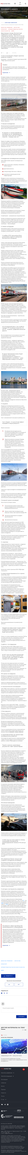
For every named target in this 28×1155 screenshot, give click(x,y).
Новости (3, 1093)
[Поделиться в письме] (1, 993)
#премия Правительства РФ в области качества (13, 967)
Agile (2, 903)
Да (9, 984)
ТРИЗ (6, 904)
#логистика (17, 27)
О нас (2, 1099)
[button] (25, 1031)
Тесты (2, 1096)
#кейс (12, 30)
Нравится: (9, 975)
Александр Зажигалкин (11, 22)
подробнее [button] (5, 72)
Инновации (4, 1079)
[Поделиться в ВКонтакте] (3, 993)
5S (23, 900)
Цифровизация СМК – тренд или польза (11, 1055)
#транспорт (4, 29)
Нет (19, 984)
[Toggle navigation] (15, 3)
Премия (3, 1089)
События (3, 1083)
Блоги (3, 1086)
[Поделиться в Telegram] (6, 993)
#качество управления (6, 27)
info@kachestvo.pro (8, 1133)
